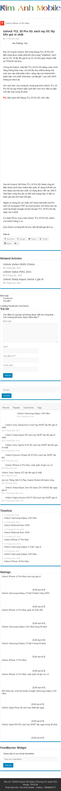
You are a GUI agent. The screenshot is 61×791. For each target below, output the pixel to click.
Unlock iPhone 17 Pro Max (14, 660)
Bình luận (7, 321)
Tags (39, 407)
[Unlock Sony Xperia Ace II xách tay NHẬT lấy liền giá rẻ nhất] (3, 425)
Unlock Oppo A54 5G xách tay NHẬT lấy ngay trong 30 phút (29, 724)
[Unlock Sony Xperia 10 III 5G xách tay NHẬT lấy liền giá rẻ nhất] (3, 445)
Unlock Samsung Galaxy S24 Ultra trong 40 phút (24, 626)
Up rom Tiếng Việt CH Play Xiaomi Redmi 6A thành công (28, 480)
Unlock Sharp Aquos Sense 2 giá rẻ (23, 279)
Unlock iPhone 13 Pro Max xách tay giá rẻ (21, 576)
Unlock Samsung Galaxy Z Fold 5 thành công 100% (26, 593)
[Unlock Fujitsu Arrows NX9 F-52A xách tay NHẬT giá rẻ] (3, 497)
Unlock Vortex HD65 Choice (19, 264)
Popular (16, 407)
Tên (5, 347)
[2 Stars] (6, 43)
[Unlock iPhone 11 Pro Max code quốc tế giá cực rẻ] (3, 465)
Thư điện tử (9, 356)
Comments (28, 407)
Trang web (8, 365)
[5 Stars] (11, 43)
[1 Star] (4, 43)
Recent (6, 407)
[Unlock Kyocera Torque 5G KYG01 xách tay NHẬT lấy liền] (3, 455)
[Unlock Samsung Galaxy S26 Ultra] (9, 417)
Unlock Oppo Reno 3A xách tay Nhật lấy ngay (23, 707)
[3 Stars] (7, 43)
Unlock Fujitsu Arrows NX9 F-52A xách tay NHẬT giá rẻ (31, 497)
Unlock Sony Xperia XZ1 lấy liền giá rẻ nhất (22, 472)
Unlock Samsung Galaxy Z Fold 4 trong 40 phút (24, 643)
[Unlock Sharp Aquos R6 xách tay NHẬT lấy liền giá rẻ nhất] (3, 435)
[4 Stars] (9, 43)
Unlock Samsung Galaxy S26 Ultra (33, 413)
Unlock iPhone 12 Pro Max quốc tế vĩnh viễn (22, 610)
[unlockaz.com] (30, 7)
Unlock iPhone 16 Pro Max (17, 23)
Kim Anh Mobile (27, 787)
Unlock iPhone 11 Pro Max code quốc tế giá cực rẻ (28, 465)
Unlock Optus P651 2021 (17, 271)
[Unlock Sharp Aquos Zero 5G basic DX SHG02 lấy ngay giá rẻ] (3, 487)
